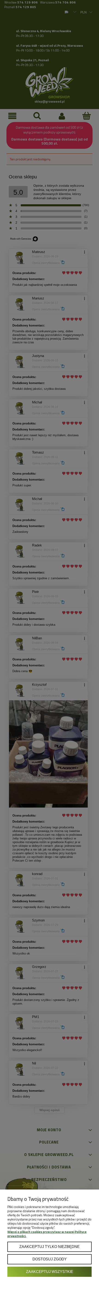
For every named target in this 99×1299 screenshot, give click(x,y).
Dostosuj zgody (49, 1259)
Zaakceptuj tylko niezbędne (49, 1246)
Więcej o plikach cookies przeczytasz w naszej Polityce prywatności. (47, 1233)
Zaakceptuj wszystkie (49, 1271)
